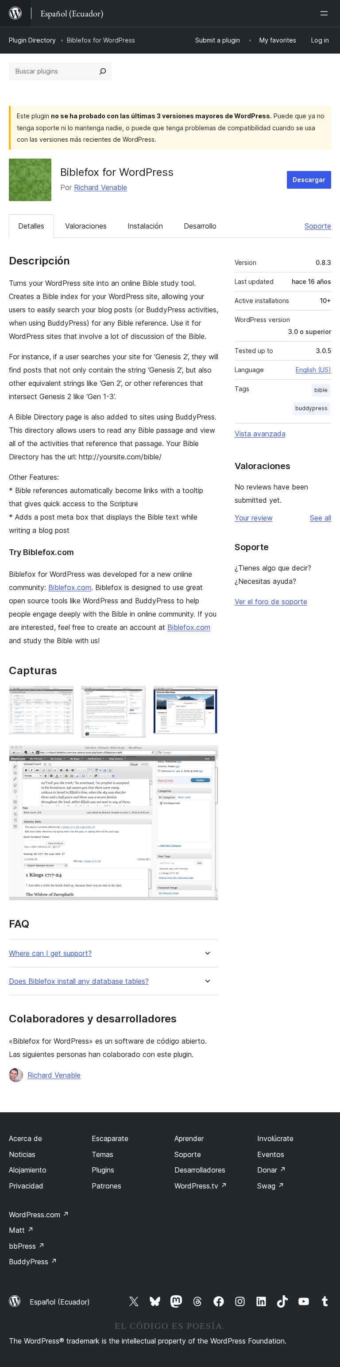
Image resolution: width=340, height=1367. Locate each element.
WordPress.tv (200, 1185)
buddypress (311, 408)
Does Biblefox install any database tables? (79, 981)
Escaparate (110, 1138)
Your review (254, 517)
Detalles (31, 225)
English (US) (313, 369)
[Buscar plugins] (103, 71)
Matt (21, 1230)
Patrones (106, 1185)
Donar (271, 1169)
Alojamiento (27, 1169)
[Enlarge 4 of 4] (206, 757)
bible (321, 390)
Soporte (318, 225)
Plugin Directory (32, 40)
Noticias (22, 1154)
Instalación (145, 225)
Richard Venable (100, 187)
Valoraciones (86, 225)
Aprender (189, 1138)
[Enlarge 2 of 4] (134, 697)
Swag (270, 1185)
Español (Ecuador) (60, 1301)
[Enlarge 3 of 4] (206, 697)
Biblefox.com (69, 587)
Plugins (103, 1169)
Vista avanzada (260, 433)
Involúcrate (275, 1138)
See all (320, 517)
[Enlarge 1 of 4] (62, 697)
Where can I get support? (50, 953)
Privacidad (26, 1185)
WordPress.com (39, 1214)
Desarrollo (200, 225)
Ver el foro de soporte (271, 601)
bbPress (27, 1246)
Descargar (309, 179)
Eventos (270, 1154)
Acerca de (25, 1138)
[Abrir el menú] (326, 13)
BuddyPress (33, 1261)
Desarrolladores (199, 1169)
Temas (102, 1154)
